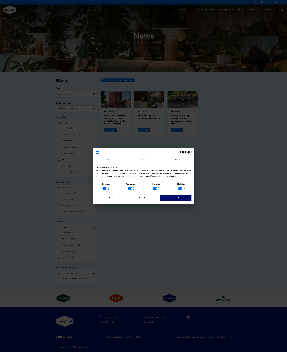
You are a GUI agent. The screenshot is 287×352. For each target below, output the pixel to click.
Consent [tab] (110, 160)
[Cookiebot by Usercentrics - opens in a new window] (181, 152)
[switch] (131, 188)
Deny (111, 198)
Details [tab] (143, 160)
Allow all (175, 198)
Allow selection (144, 198)
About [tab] (177, 160)
